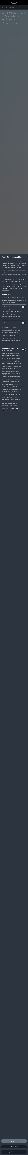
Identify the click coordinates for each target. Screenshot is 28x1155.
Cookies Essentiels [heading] (7, 294)
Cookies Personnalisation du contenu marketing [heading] (10, 349)
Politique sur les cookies (7, 288)
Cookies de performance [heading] (8, 323)
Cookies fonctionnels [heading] (7, 307)
